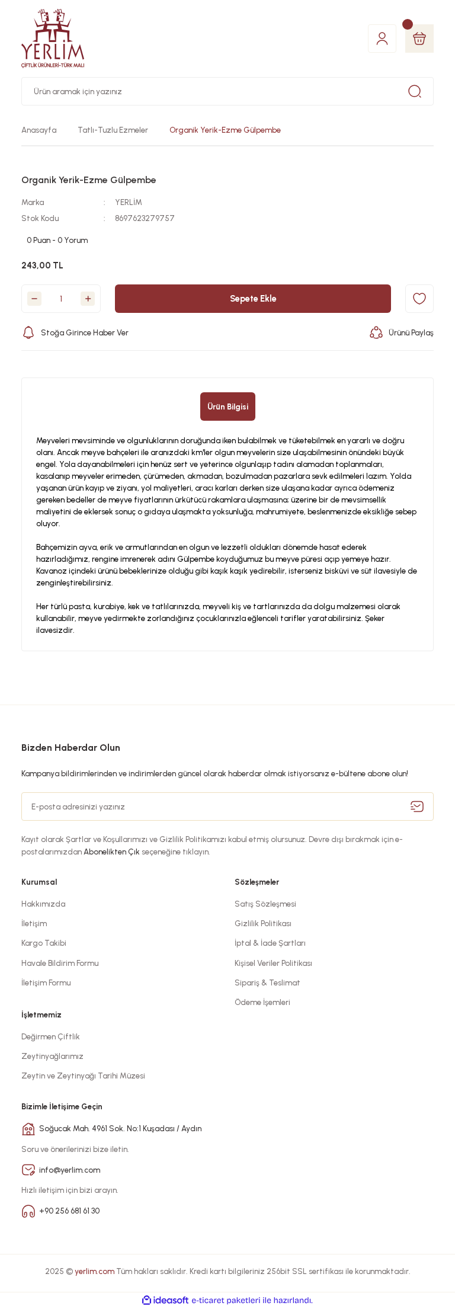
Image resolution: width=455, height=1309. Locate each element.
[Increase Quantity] (88, 299)
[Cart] (419, 38)
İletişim (34, 923)
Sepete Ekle (253, 298)
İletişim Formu (46, 982)
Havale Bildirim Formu (59, 963)
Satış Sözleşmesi (265, 903)
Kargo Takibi (43, 943)
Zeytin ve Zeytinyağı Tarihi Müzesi (83, 1075)
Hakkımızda (43, 903)
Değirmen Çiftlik (50, 1036)
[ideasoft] (165, 1300)
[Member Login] (382, 38)
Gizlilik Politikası (263, 923)
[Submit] (417, 806)
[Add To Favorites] (419, 298)
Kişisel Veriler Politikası (273, 963)
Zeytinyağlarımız (52, 1056)
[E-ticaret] (226, 1300)
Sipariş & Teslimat (267, 982)
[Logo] (52, 38)
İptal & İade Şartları (270, 943)
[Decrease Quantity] (34, 299)
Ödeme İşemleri (262, 1002)
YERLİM (128, 202)
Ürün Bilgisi (227, 406)
